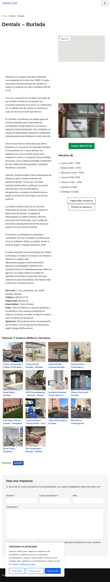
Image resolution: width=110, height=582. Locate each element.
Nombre (10, 495)
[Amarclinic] (10, 3)
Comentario (12, 507)
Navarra (18, 463)
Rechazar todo (35, 571)
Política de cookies (27, 564)
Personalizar (17, 571)
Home (4, 16)
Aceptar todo (52, 571)
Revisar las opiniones (81, 207)
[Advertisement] (28, 55)
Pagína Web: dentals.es (81, 201)
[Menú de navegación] (105, 3)
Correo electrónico (48, 495)
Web (75, 495)
